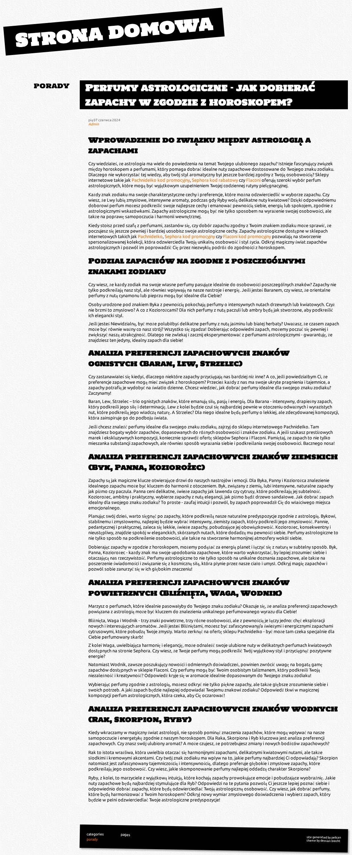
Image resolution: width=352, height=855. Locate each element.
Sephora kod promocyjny (190, 236)
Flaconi (253, 180)
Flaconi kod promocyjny (247, 236)
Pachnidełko (150, 236)
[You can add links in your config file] (55, 105)
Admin (93, 124)
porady (51, 85)
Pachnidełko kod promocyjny (161, 180)
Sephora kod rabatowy (215, 180)
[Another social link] (67, 105)
